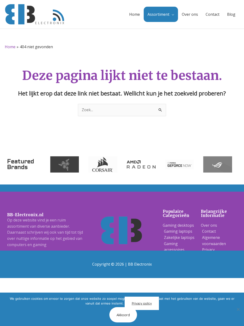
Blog (231, 14)
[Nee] (238, 309)
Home (134, 14)
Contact (212, 14)
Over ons (190, 14)
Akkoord (123, 314)
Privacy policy (142, 303)
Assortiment (158, 14)
